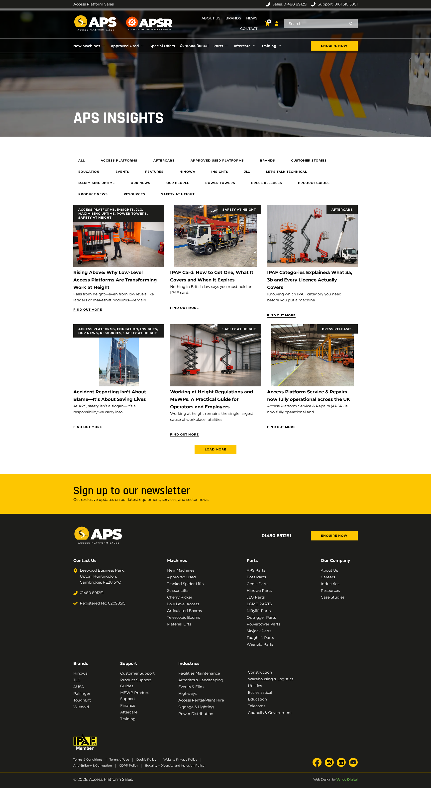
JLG (139, 209)
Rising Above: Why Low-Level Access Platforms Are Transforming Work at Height (115, 280)
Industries (189, 663)
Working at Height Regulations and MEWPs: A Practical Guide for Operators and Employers (211, 399)
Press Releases (337, 329)
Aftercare (342, 209)
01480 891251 (276, 535)
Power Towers (132, 213)
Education (127, 329)
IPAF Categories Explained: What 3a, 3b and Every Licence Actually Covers (309, 280)
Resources (111, 333)
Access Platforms (96, 209)
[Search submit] (351, 23)
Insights (125, 209)
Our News (88, 333)
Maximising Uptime (96, 213)
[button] (89, 46)
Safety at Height (94, 217)
